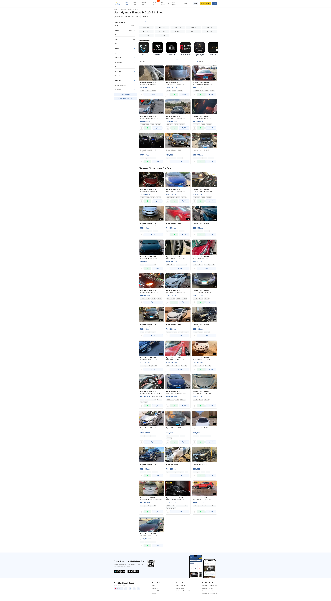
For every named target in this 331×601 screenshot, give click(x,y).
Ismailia (143, 365)
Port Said (170, 231)
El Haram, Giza (198, 158)
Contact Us (155, 588)
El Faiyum (170, 124)
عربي (196, 3)
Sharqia (196, 365)
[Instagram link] (138, 588)
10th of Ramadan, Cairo (173, 472)
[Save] (161, 67)
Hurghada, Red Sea (199, 90)
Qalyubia (143, 472)
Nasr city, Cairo (171, 264)
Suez (143, 505)
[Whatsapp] (174, 94)
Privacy (154, 593)
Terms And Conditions (158, 591)
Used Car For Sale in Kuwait (209, 585)
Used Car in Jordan (207, 588)
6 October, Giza (171, 298)
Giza (169, 158)
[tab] (144, 22)
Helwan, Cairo (171, 197)
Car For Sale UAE (180, 588)
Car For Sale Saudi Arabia (183, 591)
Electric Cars (155, 3)
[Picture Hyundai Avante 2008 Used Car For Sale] (204, 454)
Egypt (118, 588)
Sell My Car (206, 3)
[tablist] (178, 22)
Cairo (143, 90)
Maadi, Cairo (170, 399)
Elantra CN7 (184, 505)
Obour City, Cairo (145, 197)
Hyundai (147, 90)
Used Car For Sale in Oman (209, 593)
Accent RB (153, 505)
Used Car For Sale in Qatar (209, 591)
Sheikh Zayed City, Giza (173, 436)
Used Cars (126, 3)
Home (153, 585)
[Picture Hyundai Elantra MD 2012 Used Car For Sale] (151, 454)
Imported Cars (144, 3)
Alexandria (197, 197)
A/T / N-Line (212, 505)
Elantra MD (153, 90)
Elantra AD (153, 541)
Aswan (196, 505)
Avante (208, 472)
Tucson (206, 505)
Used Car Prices (125, 94)
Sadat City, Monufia (146, 298)
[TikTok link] (130, 588)
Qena (143, 436)
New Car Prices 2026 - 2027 (125, 98)
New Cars (134, 3)
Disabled (145, 402)
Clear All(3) (145, 16)
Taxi (141, 402)
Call (154, 94)
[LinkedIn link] (134, 588)
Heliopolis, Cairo (145, 124)
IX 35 (186, 472)
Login (214, 3)
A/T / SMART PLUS (171, 508)
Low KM (212, 264)
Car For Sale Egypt (181, 585)
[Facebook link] (125, 588)
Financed (159, 399)
